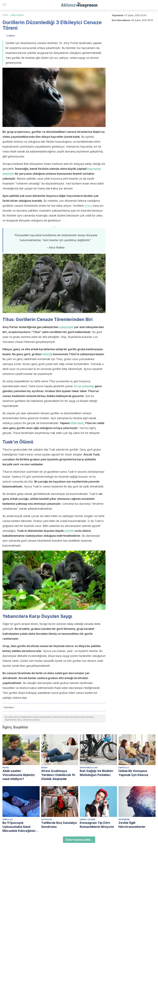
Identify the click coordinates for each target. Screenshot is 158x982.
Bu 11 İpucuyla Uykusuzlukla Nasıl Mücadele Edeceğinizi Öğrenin (18, 827)
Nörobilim (123, 819)
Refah (5, 767)
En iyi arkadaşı (84, 386)
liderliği (47, 354)
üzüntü (69, 530)
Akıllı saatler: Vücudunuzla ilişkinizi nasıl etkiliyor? (18, 775)
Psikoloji (123, 767)
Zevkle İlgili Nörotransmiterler (132, 825)
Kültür (5, 15)
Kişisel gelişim (87, 819)
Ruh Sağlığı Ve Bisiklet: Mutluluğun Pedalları (97, 773)
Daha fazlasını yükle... (79, 839)
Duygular (46, 819)
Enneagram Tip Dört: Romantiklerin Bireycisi (97, 825)
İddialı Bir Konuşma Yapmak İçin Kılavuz (133, 773)
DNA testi (76, 423)
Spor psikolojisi (88, 767)
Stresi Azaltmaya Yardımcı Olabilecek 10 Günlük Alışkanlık (58, 775)
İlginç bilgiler (17, 15)
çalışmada (66, 327)
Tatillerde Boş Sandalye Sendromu (59, 825)
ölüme (88, 205)
